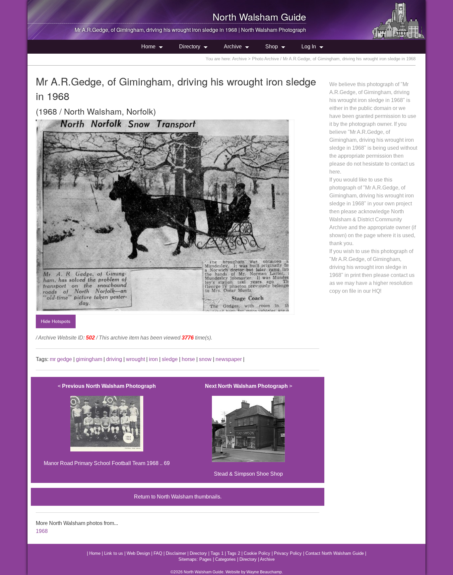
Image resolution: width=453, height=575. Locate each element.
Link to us (113, 553)
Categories (225, 559)
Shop (271, 46)
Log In (308, 46)
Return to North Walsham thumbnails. (178, 496)
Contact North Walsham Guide (334, 553)
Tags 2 (233, 553)
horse (188, 359)
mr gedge (61, 359)
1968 (42, 531)
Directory (189, 46)
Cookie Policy (257, 553)
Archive (233, 46)
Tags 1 (217, 553)
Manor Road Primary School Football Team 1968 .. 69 (107, 424)
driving (114, 359)
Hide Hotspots (55, 321)
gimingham (89, 359)
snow (205, 359)
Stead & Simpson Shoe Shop (248, 430)
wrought (135, 359)
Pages (205, 559)
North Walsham (245, 16)
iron (153, 359)
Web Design (138, 553)
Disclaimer (176, 553)
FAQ (158, 553)
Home (148, 46)
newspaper (229, 359)
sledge (170, 359)
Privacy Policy (288, 553)
